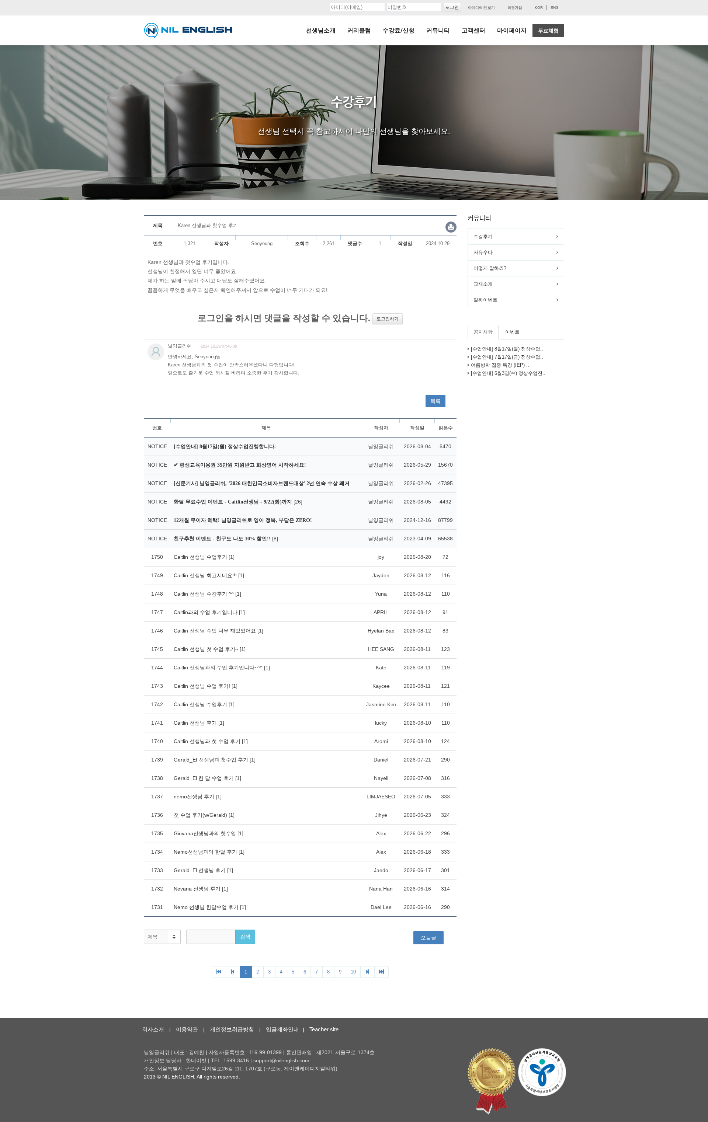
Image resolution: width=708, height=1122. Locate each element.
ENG (555, 8)
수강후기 (483, 236)
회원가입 (514, 8)
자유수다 (483, 252)
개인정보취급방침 (232, 1029)
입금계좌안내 (282, 1029)
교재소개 (483, 284)
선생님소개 (321, 30)
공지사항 (483, 332)
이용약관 (187, 1029)
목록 (435, 401)
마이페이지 (512, 30)
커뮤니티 (438, 30)
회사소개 (153, 1029)
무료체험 (548, 31)
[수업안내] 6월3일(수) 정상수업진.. (508, 373)
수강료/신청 (398, 30)
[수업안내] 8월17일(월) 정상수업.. (507, 349)
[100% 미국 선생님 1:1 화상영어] (188, 30)
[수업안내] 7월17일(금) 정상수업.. (507, 357)
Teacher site (324, 1029)
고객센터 (473, 30)
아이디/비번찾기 (481, 8)
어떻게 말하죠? (489, 268)
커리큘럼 (359, 30)
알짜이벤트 (485, 300)
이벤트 (512, 332)
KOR (539, 8)
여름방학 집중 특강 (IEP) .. (500, 365)
